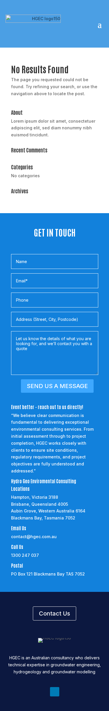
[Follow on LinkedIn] (54, 691)
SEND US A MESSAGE (57, 386)
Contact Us (54, 613)
